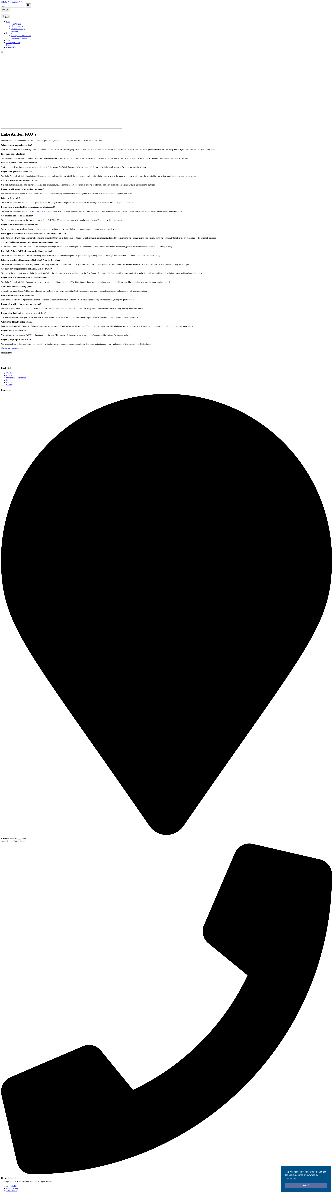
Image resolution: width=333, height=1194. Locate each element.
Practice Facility (18, 28)
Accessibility (11, 1186)
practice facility (43, 211)
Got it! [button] (306, 1185)
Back (5, 16)
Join (8, 40)
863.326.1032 (13, 1178)
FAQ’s (9, 382)
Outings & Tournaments (21, 35)
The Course (16, 24)
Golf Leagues (17, 26)
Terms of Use (11, 1191)
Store (8, 45)
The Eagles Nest (13, 42)
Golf (8, 21)
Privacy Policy (12, 1188)
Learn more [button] (291, 1178)
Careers (9, 385)
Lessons (14, 31)
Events (9, 33)
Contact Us (10, 47)
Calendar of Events (19, 38)
